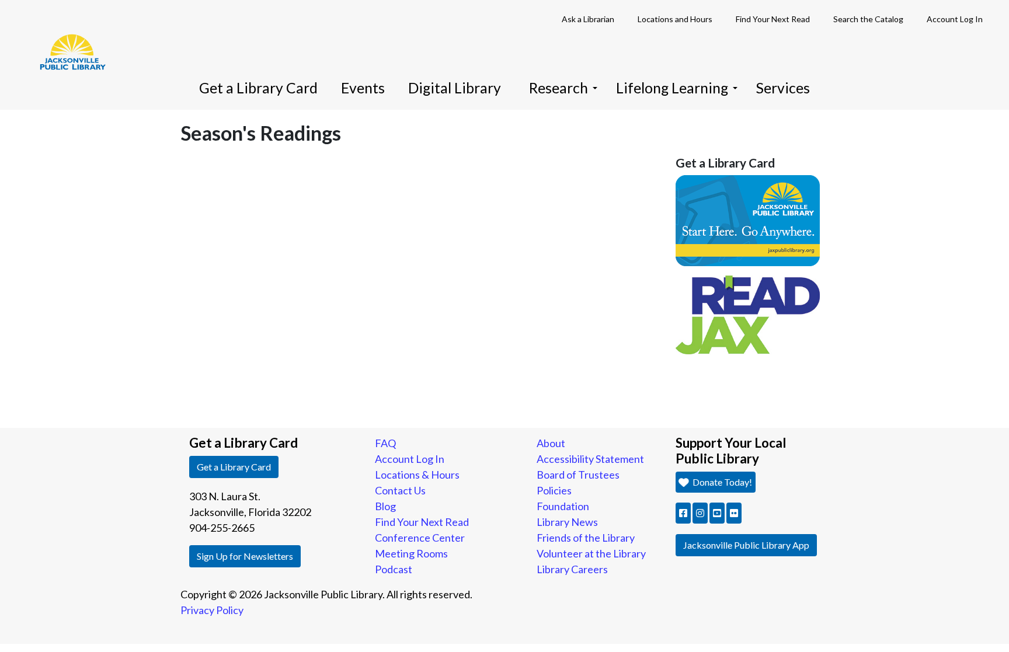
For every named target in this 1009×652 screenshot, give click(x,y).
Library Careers (572, 569)
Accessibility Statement (590, 458)
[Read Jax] (748, 313)
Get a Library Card (258, 87)
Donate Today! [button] (721, 481)
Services (783, 87)
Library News (567, 521)
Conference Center (420, 537)
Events (363, 87)
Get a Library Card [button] (234, 466)
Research (558, 87)
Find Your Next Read (773, 19)
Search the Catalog (868, 19)
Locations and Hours (675, 19)
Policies (554, 490)
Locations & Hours (417, 474)
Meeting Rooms (411, 553)
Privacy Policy (211, 610)
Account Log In (955, 19)
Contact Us (400, 490)
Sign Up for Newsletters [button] (245, 556)
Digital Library (454, 87)
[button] (683, 513)
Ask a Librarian (588, 19)
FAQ (385, 443)
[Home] (67, 35)
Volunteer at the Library (591, 553)
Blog (385, 506)
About (551, 443)
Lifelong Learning (672, 87)
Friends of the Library (586, 537)
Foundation (563, 506)
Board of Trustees (578, 474)
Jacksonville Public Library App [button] (746, 544)
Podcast (393, 569)
